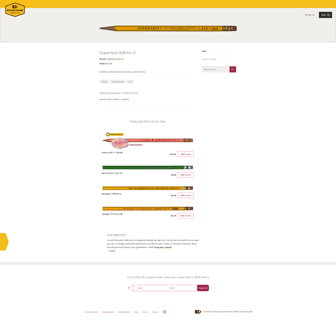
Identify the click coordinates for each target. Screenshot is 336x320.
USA (110, 63)
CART (311, 15)
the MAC (250, 312)
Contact (155, 312)
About (145, 312)
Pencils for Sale (91, 312)
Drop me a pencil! (163, 247)
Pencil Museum (108, 312)
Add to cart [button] (186, 154)
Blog (136, 312)
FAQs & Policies (124, 312)
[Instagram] (164, 312)
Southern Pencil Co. (115, 59)
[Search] (233, 69)
